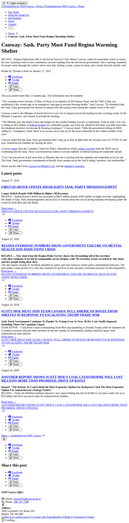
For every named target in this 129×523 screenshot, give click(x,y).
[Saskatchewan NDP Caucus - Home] (42, 6)
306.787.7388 (21, 501)
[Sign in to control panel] (15, 517)
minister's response (74, 166)
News (11, 33)
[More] (11, 27)
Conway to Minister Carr (41, 166)
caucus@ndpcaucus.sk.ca (27, 498)
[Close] (4, 439)
